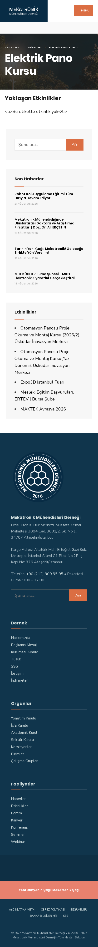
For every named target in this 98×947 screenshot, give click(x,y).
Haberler (18, 798)
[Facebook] (8, 28)
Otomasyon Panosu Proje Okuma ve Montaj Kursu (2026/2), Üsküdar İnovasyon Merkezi (47, 335)
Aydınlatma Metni (22, 910)
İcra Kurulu (19, 725)
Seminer (18, 834)
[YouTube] (33, 28)
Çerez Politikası (53, 910)
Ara (75, 144)
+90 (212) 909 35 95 (44, 574)
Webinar (18, 841)
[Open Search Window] (90, 28)
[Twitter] (16, 28)
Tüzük (16, 659)
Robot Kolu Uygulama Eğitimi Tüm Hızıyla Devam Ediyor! (44, 196)
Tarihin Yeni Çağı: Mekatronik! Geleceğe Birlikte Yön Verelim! (49, 250)
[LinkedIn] (41, 28)
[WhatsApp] (49, 28)
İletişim (17, 673)
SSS (14, 666)
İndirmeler (19, 680)
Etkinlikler (19, 806)
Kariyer (16, 820)
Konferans (19, 827)
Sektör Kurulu (22, 739)
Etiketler (34, 47)
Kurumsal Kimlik (24, 652)
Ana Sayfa (12, 47)
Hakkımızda (20, 637)
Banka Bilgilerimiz (43, 916)
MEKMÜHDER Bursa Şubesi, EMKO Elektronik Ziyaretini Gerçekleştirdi (45, 276)
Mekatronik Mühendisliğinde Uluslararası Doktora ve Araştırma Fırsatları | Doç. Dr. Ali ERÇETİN (44, 223)
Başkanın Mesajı (24, 645)
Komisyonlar (21, 746)
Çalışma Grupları (24, 761)
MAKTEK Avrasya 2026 (43, 409)
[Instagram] (24, 28)
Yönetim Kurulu (23, 718)
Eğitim (16, 813)
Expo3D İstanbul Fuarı (42, 382)
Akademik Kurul (24, 732)
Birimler (17, 754)
